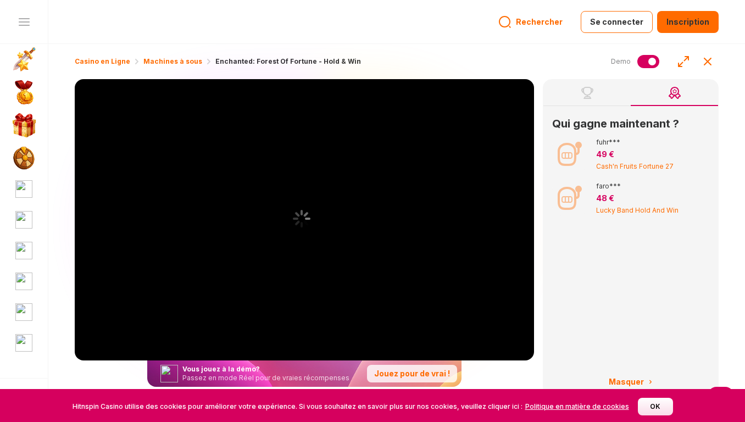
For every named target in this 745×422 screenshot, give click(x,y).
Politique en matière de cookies (577, 406)
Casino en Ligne (102, 61)
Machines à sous (172, 61)
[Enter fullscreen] (683, 62)
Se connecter (616, 21)
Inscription (687, 21)
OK (655, 406)
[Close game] (708, 62)
